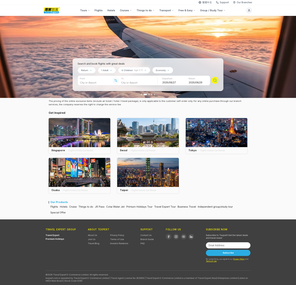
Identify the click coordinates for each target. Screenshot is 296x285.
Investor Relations (119, 243)
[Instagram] (176, 236)
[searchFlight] (215, 80)
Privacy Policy (117, 235)
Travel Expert (52, 235)
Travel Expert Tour (165, 206)
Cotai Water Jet (115, 206)
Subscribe (228, 253)
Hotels (111, 10)
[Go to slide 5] (154, 94)
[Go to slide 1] (141, 94)
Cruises (124, 10)
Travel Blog (93, 243)
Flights (99, 10)
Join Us (91, 239)
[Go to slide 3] (149, 94)
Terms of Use (117, 239)
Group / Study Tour (211, 10)
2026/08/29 (195, 82)
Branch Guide (147, 239)
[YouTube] (183, 236)
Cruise (73, 206)
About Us (92, 235)
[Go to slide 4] (151, 94)
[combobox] (87, 70)
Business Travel (186, 206)
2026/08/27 (169, 82)
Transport (165, 10)
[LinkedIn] (191, 236)
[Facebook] (168, 236)
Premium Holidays (55, 239)
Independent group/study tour (215, 206)
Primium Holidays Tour (139, 206)
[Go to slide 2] (145, 94)
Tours (83, 10)
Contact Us (146, 235)
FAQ (142, 243)
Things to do (144, 10)
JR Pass (99, 206)
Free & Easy (185, 10)
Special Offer (58, 212)
